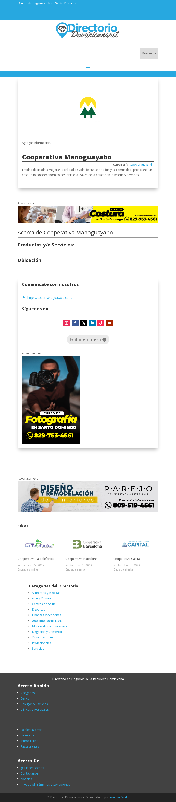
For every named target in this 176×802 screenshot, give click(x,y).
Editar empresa (85, 339)
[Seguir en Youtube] (109, 323)
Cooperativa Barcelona (81, 559)
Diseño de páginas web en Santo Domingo (47, 3)
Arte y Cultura (41, 598)
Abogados (28, 693)
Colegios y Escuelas (34, 704)
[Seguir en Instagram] (66, 323)
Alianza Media (119, 797)
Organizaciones (42, 637)
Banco (25, 698)
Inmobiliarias (29, 741)
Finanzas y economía (46, 615)
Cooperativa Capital (127, 559)
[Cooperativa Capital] (135, 544)
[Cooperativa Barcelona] (87, 544)
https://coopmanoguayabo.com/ (50, 297)
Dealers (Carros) (32, 730)
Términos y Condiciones (53, 784)
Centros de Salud (44, 604)
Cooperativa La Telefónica (36, 559)
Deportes (38, 609)
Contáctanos (29, 773)
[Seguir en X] (83, 323)
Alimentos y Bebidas (46, 593)
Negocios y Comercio (47, 632)
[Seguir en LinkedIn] (92, 323)
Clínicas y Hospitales (35, 709)
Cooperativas (139, 164)
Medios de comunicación (49, 626)
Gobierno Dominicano (47, 621)
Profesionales (41, 643)
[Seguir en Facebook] (75, 323)
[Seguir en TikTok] (100, 323)
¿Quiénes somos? (33, 768)
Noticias (26, 779)
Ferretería (27, 735)
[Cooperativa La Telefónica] (39, 544)
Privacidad (28, 784)
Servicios (38, 648)
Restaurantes (30, 746)
